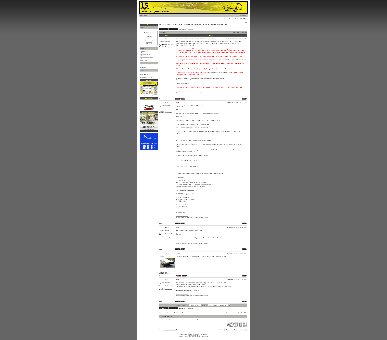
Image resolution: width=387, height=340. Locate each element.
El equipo (143, 67)
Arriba (160, 98)
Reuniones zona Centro (160, 22)
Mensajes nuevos (145, 54)
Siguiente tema (243, 32)
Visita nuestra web (149, 95)
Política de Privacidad (146, 77)
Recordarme (148, 40)
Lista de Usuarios (145, 66)
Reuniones (150, 22)
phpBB (189, 334)
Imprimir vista (163, 32)
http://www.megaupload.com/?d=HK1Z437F (219, 72)
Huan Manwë (195, 336)
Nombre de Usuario (148, 32)
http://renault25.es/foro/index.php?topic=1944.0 (189, 43)
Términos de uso (145, 76)
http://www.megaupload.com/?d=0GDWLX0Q (212, 144)
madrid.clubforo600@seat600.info (236, 60)
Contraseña (149, 36)
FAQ (141, 15)
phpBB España (204, 336)
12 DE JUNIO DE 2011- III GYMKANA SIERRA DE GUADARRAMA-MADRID (193, 24)
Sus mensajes (144, 55)
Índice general (143, 22)
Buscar (146, 15)
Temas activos (144, 59)
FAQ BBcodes (144, 74)
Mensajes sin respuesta (147, 57)
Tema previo (236, 32)
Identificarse (243, 15)
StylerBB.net (197, 335)
